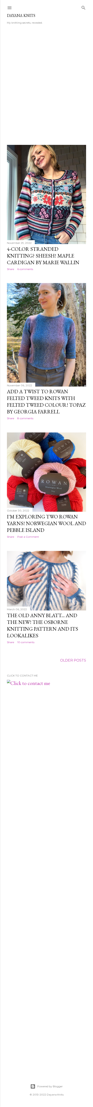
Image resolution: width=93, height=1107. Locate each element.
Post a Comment (28, 536)
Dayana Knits (21, 15)
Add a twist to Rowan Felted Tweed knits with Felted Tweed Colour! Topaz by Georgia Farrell (46, 401)
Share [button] (10, 269)
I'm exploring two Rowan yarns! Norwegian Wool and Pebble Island (46, 523)
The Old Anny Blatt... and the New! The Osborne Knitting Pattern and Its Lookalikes (42, 625)
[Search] (83, 7)
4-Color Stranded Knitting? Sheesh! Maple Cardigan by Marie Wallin (43, 256)
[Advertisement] (46, 87)
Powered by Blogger (50, 1086)
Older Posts (73, 660)
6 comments (25, 269)
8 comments (25, 418)
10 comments (25, 642)
